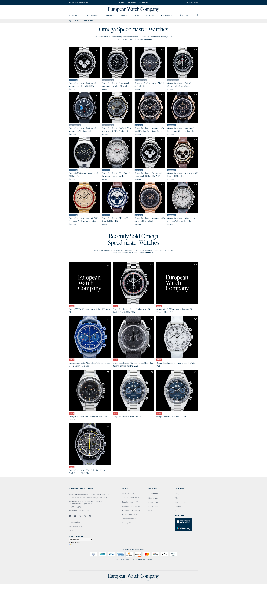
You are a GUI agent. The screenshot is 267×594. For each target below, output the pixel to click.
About (177, 498)
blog (137, 15)
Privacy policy (74, 522)
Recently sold (153, 502)
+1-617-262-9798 (75, 507)
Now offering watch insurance (133, 2)
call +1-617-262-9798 (192, 2)
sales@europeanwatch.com (78, 2)
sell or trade (166, 15)
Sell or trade (153, 506)
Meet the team (180, 502)
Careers (178, 506)
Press (177, 511)
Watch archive (154, 511)
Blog (177, 494)
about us (150, 15)
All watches (153, 494)
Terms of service (75, 526)
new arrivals (92, 15)
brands (124, 15)
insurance (109, 15)
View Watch (84, 62)
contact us (148, 39)
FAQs (71, 531)
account (185, 15)
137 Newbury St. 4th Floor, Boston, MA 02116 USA (89, 498)
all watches (74, 15)
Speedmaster (88, 21)
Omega (77, 21)
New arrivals (153, 498)
